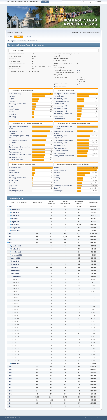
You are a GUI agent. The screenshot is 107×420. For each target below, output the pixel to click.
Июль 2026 (15, 213)
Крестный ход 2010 (60, 106)
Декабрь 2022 (16, 246)
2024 (10, 237)
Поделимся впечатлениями (63, 140)
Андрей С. (12, 114)
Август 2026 (15, 210)
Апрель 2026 (15, 222)
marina (11, 111)
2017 (10, 379)
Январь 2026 (15, 231)
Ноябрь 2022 (15, 249)
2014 (10, 388)
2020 (10, 370)
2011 (10, 397)
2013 (10, 391)
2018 (10, 376)
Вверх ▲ (99, 418)
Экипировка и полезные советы (65, 94)
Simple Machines (19, 418)
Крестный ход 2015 (60, 111)
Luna (78, 70)
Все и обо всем (59, 96)
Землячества (58, 116)
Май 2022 (14, 267)
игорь (56, 180)
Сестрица (12, 101)
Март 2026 (15, 225)
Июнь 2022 (15, 264)
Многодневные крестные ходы (64, 156)
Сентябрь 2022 (16, 255)
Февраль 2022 (16, 276)
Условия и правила (90, 418)
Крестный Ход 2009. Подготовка (20, 155)
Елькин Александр (15, 94)
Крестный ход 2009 (60, 108)
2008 (10, 406)
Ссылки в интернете (16, 160)
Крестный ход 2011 (60, 99)
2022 (10, 243)
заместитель (13, 180)
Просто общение (60, 119)
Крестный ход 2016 (60, 145)
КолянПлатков (14, 109)
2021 (10, 367)
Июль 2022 (15, 261)
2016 (10, 382)
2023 (10, 240)
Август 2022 (15, 258)
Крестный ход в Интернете (63, 114)
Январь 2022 (15, 364)
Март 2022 (15, 273)
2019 (10, 373)
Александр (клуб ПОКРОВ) (18, 104)
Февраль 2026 (16, 228)
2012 (10, 394)
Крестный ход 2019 (15, 149)
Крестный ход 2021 (60, 143)
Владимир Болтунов (16, 191)
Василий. (12, 183)
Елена (11, 106)
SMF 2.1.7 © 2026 (10, 418)
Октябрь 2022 (16, 252)
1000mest (12, 188)
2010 (10, 400)
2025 (10, 234)
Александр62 (58, 191)
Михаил (56, 167)
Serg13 (11, 99)
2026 (10, 207)
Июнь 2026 (15, 216)
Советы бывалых (59, 153)
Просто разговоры (15, 152)
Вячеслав (12, 96)
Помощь (81, 418)
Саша (56, 183)
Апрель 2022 (15, 270)
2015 (10, 385)
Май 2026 (14, 219)
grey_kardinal (13, 185)
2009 (10, 403)
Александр (12, 117)
